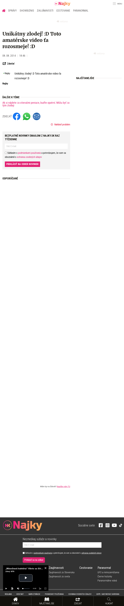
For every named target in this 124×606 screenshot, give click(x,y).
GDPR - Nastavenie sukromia (107, 594)
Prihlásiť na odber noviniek (22, 164)
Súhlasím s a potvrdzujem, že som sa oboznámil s (63, 553)
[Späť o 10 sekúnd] (12, 588)
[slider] (26, 588)
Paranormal (80, 10)
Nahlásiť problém (62, 124)
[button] (114, 3)
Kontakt (20, 594)
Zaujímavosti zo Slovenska (61, 572)
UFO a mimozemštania (108, 572)
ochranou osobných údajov (29, 157)
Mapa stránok (34, 594)
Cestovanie (63, 10)
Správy (12, 10)
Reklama (8, 594)
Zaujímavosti (45, 10)
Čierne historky (105, 576)
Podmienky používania (54, 594)
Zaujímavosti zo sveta (59, 576)
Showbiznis (27, 10)
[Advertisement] (36, 330)
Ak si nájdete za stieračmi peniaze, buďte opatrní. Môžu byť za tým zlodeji (35, 104)
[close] (45, 568)
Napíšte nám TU (63, 486)
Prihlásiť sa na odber (33, 559)
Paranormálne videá (107, 580)
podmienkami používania (29, 152)
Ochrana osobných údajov (79, 594)
